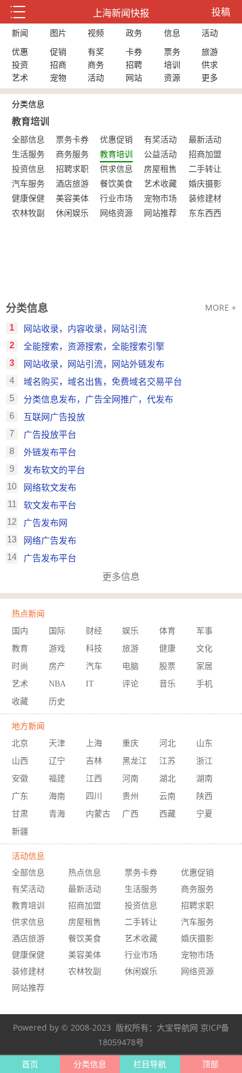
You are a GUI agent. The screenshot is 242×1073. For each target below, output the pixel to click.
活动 (209, 32)
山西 (20, 761)
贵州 (130, 796)
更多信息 (121, 576)
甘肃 (20, 813)
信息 (172, 32)
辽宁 (57, 761)
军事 (204, 631)
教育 (20, 648)
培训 (172, 64)
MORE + (220, 307)
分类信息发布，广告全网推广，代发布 (98, 399)
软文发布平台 (49, 505)
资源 (172, 77)
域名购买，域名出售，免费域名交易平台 (102, 381)
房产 (57, 666)
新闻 (20, 32)
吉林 (94, 761)
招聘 (134, 64)
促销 (58, 51)
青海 (57, 813)
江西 (94, 778)
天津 (57, 743)
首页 (30, 1063)
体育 (167, 631)
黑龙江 (134, 761)
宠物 (58, 77)
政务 (134, 32)
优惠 (20, 51)
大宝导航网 (177, 1027)
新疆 (20, 831)
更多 (209, 77)
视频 (96, 32)
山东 (204, 743)
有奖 (96, 51)
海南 (57, 796)
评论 (130, 683)
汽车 (94, 666)
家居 (204, 666)
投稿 (220, 11)
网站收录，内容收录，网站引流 (85, 328)
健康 (167, 648)
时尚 (20, 666)
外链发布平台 (49, 452)
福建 (57, 778)
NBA (57, 683)
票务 (172, 51)
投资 (20, 64)
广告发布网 (45, 522)
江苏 (167, 761)
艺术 (20, 77)
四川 (94, 796)
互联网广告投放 (54, 416)
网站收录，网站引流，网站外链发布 (93, 363)
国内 (20, 631)
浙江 (204, 761)
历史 (57, 701)
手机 (204, 683)
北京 (20, 743)
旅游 (209, 51)
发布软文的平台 (54, 469)
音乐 (167, 683)
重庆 (130, 743)
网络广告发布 (49, 540)
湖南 (204, 778)
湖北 (167, 778)
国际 (57, 631)
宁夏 (204, 813)
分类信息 (27, 308)
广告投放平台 (49, 434)
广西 (130, 813)
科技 (94, 648)
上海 (94, 743)
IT (90, 683)
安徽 (20, 778)
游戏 (57, 648)
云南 (167, 796)
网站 (134, 77)
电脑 (130, 666)
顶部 (210, 1063)
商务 (96, 64)
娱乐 (130, 631)
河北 (167, 743)
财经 (94, 631)
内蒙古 (98, 813)
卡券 (134, 51)
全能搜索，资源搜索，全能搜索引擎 (93, 346)
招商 (58, 64)
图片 (58, 32)
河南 (130, 778)
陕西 (204, 796)
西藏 (167, 813)
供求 (209, 64)
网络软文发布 (49, 487)
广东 (20, 796)
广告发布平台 (49, 558)
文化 (204, 648)
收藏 (20, 701)
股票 (167, 666)
